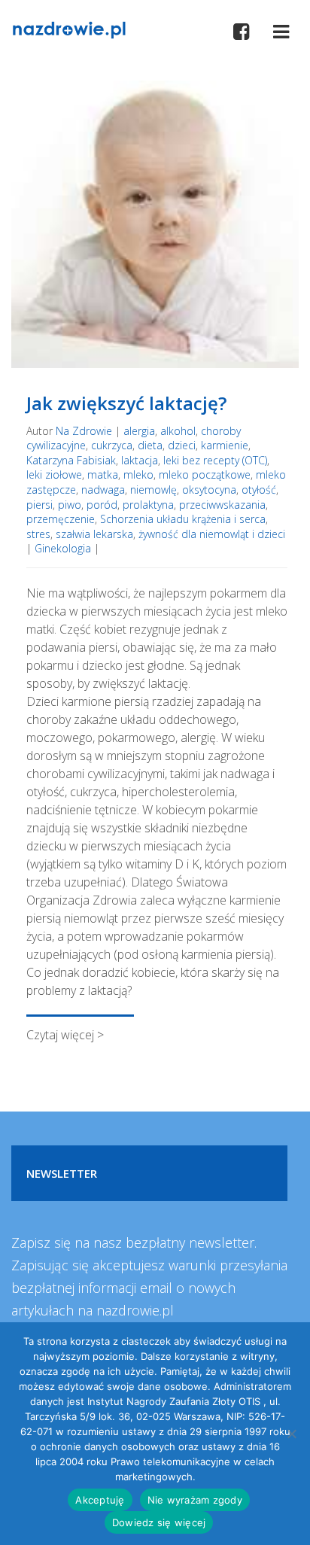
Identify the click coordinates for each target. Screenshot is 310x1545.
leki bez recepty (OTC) (215, 460)
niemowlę (153, 489)
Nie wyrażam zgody (194, 1500)
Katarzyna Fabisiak (71, 460)
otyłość (259, 489)
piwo (69, 504)
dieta (150, 445)
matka (102, 474)
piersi (39, 504)
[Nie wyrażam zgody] (291, 1433)
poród (102, 504)
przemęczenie (60, 519)
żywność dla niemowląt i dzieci (211, 534)
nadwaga (103, 489)
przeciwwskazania (222, 504)
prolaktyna (148, 504)
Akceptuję (99, 1500)
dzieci (182, 445)
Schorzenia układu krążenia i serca (183, 519)
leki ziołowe (54, 474)
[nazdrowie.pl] (68, 28)
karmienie (224, 445)
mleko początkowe (205, 474)
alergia (139, 431)
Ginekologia (63, 548)
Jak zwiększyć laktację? (126, 403)
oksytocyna (209, 489)
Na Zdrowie (84, 431)
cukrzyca (111, 445)
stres (38, 534)
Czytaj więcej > (65, 1034)
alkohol (178, 431)
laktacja (139, 460)
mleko (138, 474)
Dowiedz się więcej (159, 1522)
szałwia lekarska (94, 534)
